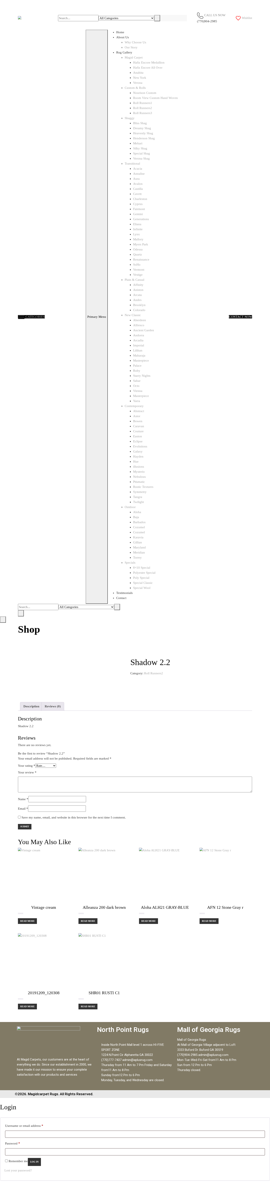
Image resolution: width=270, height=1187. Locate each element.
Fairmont (139, 209)
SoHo (136, 264)
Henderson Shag (144, 138)
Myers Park (140, 244)
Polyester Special (144, 572)
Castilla (138, 188)
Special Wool (141, 588)
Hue (136, 461)
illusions (138, 466)
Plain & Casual (134, 279)
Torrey (137, 557)
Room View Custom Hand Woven (155, 98)
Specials (130, 562)
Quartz (137, 254)
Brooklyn (139, 305)
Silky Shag (140, 148)
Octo (136, 385)
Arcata (137, 295)
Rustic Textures (143, 486)
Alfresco (138, 325)
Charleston (140, 199)
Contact (121, 598)
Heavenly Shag (143, 133)
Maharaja (139, 355)
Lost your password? (18, 1170)
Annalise (139, 173)
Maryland (139, 547)
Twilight (138, 502)
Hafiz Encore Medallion (149, 62)
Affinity (138, 284)
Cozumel (139, 527)
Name (23, 799)
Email (23, 808)
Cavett (137, 194)
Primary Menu (96, 316)
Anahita (138, 72)
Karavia (138, 537)
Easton (137, 436)
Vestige (138, 274)
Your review (27, 772)
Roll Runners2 (142, 108)
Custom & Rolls (135, 87)
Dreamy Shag (142, 128)
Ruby (136, 370)
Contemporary (134, 406)
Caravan (138, 426)
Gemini (138, 214)
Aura (136, 178)
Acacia (137, 168)
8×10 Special (141, 567)
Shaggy (130, 118)
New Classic (133, 315)
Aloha (137, 512)
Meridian (139, 552)
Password (12, 1142)
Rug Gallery (124, 52)
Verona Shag (141, 158)
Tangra (137, 497)
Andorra (138, 335)
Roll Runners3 (142, 113)
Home (120, 32)
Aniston (138, 289)
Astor (136, 416)
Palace (137, 365)
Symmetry (140, 492)
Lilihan (137, 350)
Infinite (138, 229)
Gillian (137, 542)
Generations (141, 219)
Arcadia (138, 340)
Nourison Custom (144, 92)
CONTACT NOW (240, 316)
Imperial (138, 345)
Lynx (136, 234)
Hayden (138, 456)
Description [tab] (31, 706)
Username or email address (24, 1125)
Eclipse (138, 441)
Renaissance (141, 259)
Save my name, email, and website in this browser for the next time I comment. (74, 817)
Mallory (138, 239)
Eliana (137, 224)
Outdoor (130, 507)
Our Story (131, 47)
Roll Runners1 (142, 103)
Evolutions (140, 446)
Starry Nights (141, 375)
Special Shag (141, 153)
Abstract (138, 411)
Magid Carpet (134, 57)
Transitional (132, 163)
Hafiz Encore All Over (147, 67)
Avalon (138, 183)
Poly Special (141, 577)
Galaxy (138, 451)
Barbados (139, 522)
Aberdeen (139, 320)
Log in (34, 1161)
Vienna (137, 391)
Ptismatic (139, 481)
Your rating (26, 765)
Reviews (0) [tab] (53, 706)
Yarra (136, 401)
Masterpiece (141, 360)
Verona (137, 82)
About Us (122, 37)
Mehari (137, 143)
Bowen (137, 421)
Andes (137, 300)
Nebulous (139, 476)
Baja (136, 517)
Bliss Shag (140, 123)
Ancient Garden (143, 330)
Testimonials (124, 593)
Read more (27, 921)
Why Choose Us (135, 42)
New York (139, 77)
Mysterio (139, 471)
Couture (138, 431)
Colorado (139, 310)
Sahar (136, 380)
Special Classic (143, 582)
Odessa (138, 249)
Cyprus (138, 204)
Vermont (138, 269)
